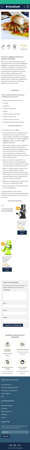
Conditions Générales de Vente (9, 387)
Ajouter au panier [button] (22, 232)
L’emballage (4, 414)
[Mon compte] (24, 6)
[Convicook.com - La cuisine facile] (13, 6)
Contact (3, 417)
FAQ (2, 396)
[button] (2, 7)
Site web (5, 317)
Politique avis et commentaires (9, 390)
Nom (4, 303)
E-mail (5, 310)
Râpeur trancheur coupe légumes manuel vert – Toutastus (6, 260)
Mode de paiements (6, 411)
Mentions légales (5, 393)
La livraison (4, 408)
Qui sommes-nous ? (6, 384)
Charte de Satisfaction (7, 405)
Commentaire (6, 289)
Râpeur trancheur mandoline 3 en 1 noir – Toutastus (21, 224)
